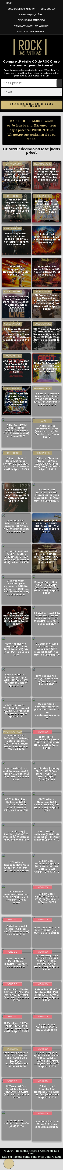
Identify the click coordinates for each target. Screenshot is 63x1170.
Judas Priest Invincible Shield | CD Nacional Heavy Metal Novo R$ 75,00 (47, 238)
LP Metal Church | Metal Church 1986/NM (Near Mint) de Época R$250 (16, 962)
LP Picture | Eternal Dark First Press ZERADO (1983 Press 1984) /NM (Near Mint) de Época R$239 (16, 239)
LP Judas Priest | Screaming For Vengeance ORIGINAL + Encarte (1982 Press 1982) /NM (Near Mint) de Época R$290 (16, 587)
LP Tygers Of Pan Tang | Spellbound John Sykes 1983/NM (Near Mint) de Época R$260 (16, 1092)
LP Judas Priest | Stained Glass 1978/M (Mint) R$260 (16, 1123)
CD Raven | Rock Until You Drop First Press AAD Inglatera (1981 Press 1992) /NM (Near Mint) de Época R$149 (16, 174)
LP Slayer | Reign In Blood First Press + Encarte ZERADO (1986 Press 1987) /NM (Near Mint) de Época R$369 (16, 464)
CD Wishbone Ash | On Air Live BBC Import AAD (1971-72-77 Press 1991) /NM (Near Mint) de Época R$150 (47, 618)
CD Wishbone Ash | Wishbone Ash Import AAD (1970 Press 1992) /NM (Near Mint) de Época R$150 (16, 711)
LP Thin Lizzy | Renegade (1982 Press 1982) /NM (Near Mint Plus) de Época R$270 (16, 866)
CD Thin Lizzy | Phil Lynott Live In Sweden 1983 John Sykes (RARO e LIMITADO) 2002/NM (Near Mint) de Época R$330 (46, 1059)
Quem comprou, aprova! (21, 8)
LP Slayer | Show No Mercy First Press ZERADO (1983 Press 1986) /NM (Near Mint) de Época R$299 (47, 464)
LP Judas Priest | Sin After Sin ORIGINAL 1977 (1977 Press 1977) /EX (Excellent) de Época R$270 (46, 557)
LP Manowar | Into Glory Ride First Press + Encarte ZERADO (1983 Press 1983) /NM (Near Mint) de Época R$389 (16, 206)
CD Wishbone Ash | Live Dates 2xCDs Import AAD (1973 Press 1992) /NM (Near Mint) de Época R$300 (47, 649)
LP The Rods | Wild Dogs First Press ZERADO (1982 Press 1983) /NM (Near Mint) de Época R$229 (16, 431)
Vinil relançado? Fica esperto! (31, 25)
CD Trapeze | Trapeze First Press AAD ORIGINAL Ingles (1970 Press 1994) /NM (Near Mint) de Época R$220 (47, 334)
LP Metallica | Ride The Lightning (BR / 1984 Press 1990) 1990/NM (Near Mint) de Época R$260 (47, 995)
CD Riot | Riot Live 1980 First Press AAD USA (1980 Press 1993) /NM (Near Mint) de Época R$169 (16, 367)
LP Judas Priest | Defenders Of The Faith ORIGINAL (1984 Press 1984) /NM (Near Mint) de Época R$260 (47, 495)
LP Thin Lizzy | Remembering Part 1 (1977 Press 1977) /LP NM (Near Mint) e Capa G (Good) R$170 (46, 866)
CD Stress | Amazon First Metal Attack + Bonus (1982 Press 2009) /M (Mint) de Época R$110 (16, 399)
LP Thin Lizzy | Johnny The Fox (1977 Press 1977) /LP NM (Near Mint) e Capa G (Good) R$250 (46, 774)
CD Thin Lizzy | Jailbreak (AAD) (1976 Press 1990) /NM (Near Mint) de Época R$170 (47, 835)
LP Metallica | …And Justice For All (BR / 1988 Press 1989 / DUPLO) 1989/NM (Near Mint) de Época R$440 (46, 962)
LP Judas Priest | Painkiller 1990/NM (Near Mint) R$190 (47, 1027)
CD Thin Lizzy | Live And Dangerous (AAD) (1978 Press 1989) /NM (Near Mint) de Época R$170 (16, 774)
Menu (9, 3)
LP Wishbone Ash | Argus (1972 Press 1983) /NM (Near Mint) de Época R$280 (16, 930)
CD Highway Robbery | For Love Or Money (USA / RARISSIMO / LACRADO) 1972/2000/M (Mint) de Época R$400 (16, 1059)
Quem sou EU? (47, 8)
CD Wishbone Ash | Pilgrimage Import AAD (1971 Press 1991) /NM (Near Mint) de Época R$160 (16, 680)
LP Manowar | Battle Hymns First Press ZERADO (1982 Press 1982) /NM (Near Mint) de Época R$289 (47, 207)
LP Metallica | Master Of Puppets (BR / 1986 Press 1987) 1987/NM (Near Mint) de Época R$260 (16, 995)
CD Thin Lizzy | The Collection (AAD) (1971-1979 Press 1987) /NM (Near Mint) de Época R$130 (16, 495)
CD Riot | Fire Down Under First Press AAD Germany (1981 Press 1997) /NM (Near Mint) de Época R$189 (47, 366)
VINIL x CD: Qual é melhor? (31, 31)
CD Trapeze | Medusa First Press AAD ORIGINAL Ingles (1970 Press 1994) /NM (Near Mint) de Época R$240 (16, 334)
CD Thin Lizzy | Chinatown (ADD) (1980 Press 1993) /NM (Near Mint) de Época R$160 (46, 805)
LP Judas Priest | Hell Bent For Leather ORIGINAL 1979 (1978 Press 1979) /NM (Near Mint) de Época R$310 (16, 557)
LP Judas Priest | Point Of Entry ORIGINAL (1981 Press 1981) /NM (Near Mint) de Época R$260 (46, 526)
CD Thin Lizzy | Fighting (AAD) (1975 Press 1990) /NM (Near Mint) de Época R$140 (16, 835)
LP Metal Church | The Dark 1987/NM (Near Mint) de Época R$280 (46, 930)
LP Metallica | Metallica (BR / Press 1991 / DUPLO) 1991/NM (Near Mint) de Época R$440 (46, 742)
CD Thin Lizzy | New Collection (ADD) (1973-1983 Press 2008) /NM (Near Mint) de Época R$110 (16, 805)
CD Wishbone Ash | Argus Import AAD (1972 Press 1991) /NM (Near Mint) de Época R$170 (16, 649)
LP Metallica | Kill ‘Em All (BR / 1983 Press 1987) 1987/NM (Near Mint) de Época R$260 (16, 1027)
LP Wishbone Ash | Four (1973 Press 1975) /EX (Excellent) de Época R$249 (46, 680)
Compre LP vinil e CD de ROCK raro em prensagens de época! (31, 63)
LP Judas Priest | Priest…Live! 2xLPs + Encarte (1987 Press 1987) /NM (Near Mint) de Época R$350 (16, 526)
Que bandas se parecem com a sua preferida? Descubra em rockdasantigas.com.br (47, 710)
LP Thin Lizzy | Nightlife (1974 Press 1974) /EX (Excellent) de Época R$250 (47, 898)
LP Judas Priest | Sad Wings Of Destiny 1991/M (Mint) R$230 (47, 1124)
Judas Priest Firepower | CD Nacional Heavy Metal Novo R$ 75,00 (16, 270)
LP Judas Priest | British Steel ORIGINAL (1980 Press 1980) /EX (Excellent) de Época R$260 (16, 618)
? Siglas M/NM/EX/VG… (31, 14)
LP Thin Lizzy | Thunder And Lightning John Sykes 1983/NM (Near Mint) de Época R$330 (46, 1092)
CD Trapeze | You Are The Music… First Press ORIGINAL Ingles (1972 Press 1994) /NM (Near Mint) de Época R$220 (46, 302)
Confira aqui (52, 1156)
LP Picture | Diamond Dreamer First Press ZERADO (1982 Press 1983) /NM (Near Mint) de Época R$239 (47, 399)
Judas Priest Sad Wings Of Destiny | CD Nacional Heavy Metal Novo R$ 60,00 (47, 270)
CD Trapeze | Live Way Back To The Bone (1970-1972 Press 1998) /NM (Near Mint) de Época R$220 (16, 302)
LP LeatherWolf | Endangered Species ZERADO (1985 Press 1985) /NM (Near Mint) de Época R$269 (47, 174)
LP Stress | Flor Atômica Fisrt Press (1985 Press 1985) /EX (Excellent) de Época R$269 (47, 431)
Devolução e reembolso (31, 20)
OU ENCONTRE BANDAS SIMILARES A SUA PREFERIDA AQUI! (31, 105)
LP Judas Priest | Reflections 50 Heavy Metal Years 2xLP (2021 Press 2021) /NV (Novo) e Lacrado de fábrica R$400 (16, 742)
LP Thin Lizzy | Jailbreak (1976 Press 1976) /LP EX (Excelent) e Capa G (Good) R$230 (16, 897)
